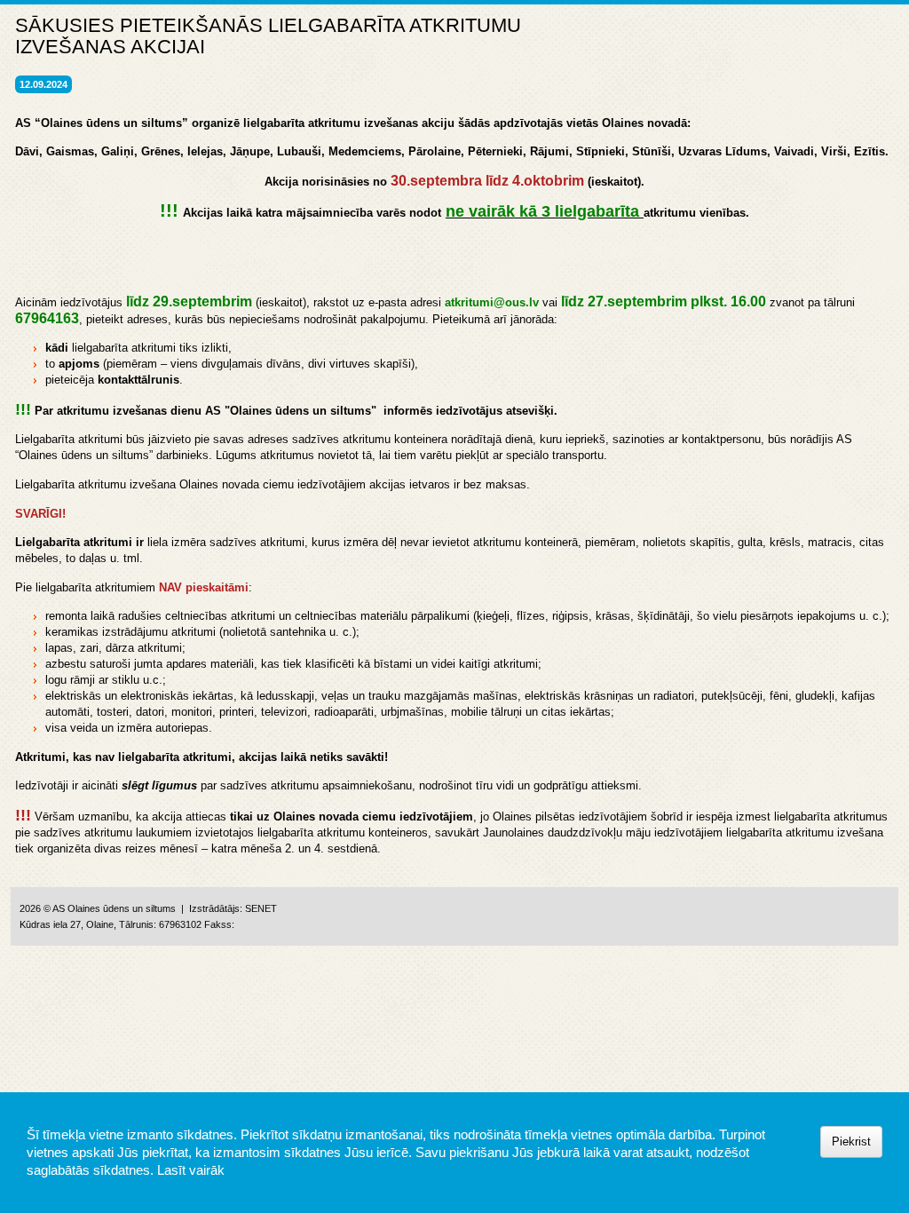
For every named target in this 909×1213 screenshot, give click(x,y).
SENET (261, 908)
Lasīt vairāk (191, 1169)
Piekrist (851, 1141)
